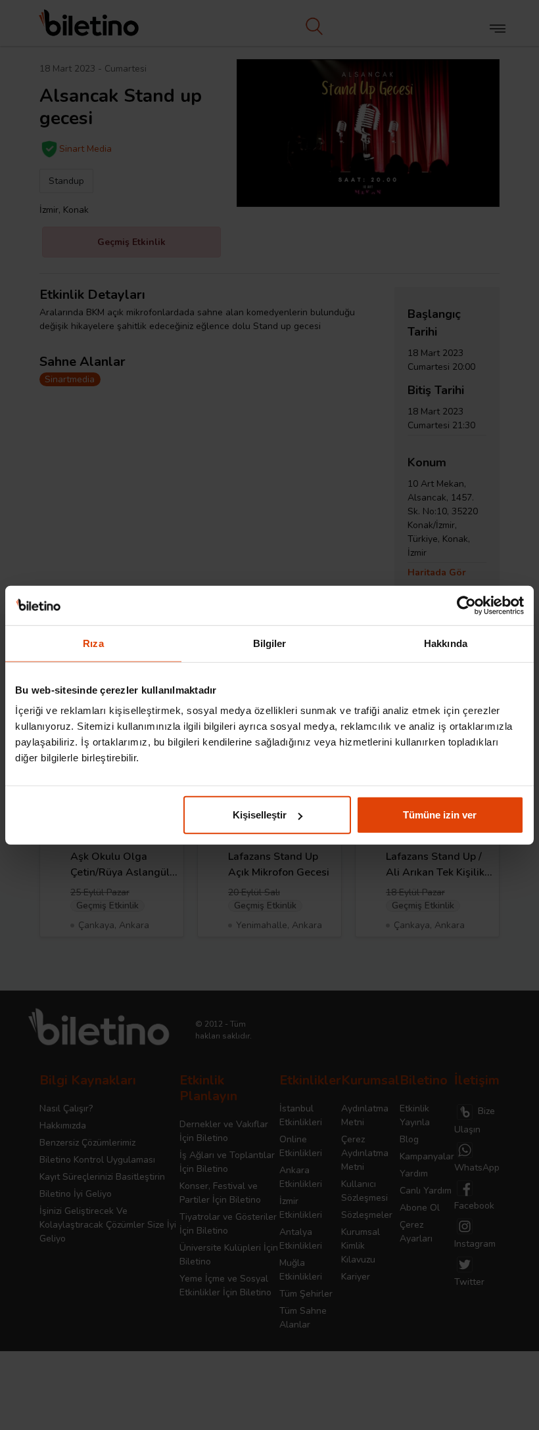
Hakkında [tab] (445, 642)
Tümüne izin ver (440, 814)
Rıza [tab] (93, 642)
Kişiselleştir (260, 814)
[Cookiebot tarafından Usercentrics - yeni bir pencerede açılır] (466, 605)
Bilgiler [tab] (270, 642)
